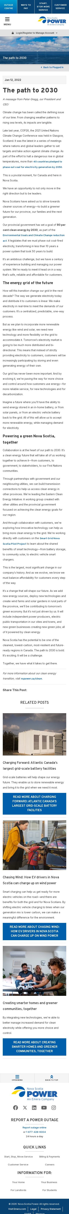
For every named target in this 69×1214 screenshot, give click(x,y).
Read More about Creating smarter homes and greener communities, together (34, 1047)
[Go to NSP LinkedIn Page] (34, 1108)
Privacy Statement (51, 1209)
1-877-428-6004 (36, 1131)
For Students (50, 1190)
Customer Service (60, 7)
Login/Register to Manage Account (35, 32)
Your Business (49, 1182)
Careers (49, 1164)
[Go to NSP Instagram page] (53, 1108)
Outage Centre (8, 7)
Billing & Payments (49, 1156)
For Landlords (18, 1190)
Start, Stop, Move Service (43, 7)
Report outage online (34, 1127)
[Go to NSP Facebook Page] (16, 1108)
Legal (33, 1209)
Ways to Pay (26, 7)
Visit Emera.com (17, 1209)
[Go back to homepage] (52, 21)
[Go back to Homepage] (34, 1093)
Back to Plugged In (53, 67)
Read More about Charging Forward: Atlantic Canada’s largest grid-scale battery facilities (34, 803)
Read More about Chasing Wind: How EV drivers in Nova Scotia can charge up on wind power (34, 931)
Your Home (18, 1182)
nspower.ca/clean (31, 678)
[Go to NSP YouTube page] (44, 1108)
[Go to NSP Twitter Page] (25, 1108)
